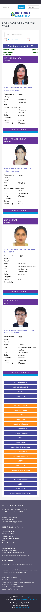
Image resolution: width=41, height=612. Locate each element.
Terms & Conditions (22, 599)
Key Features (33, 599)
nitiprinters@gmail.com (22, 607)
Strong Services (29, 597)
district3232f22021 (20, 14)
